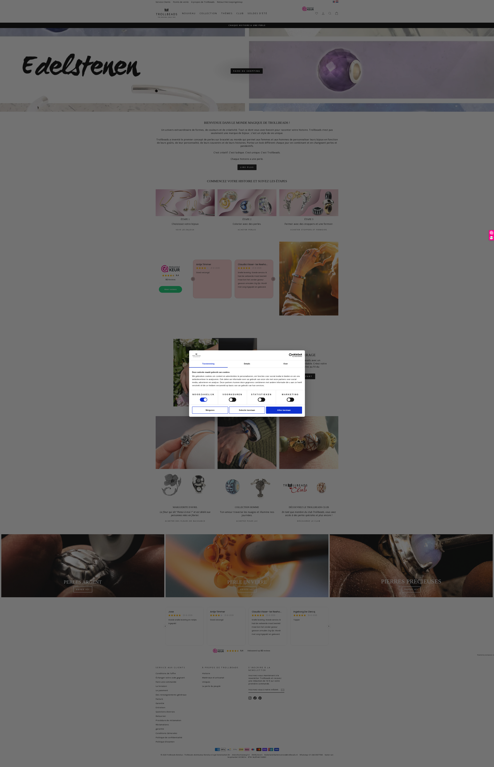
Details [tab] (247, 364)
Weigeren (210, 410)
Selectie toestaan (247, 410)
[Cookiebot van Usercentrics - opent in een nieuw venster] (291, 355)
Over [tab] (285, 364)
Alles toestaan (284, 410)
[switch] (232, 400)
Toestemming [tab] (208, 364)
